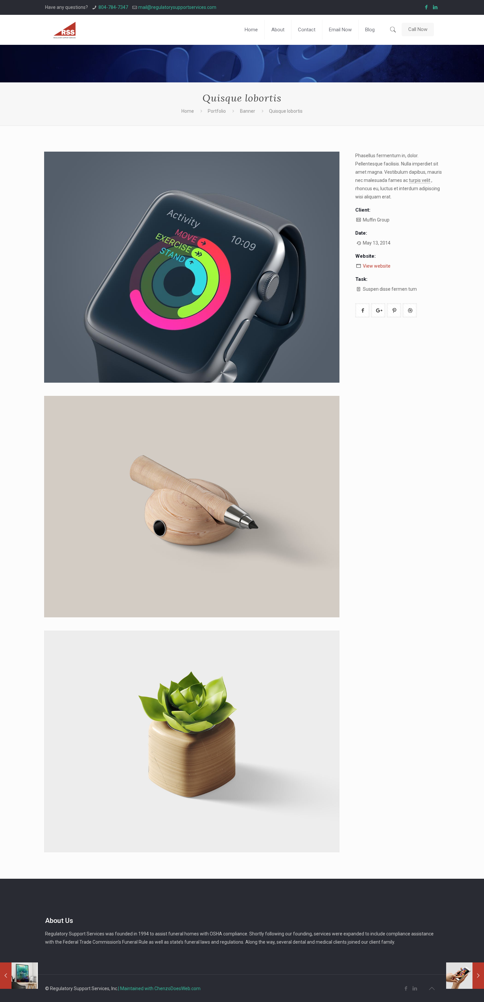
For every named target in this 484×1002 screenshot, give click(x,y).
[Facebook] (426, 7)
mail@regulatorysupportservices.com (177, 7)
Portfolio (217, 111)
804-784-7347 (113, 7)
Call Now (417, 29)
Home (187, 111)
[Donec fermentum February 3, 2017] (465, 975)
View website (376, 266)
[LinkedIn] (435, 7)
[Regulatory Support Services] (64, 29)
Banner (247, 111)
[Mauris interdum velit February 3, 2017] (19, 975)
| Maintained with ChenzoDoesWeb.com (159, 988)
